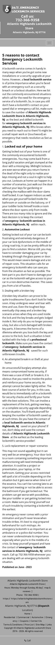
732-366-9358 (27, 19)
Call (28, 640)
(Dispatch (44, 605)
